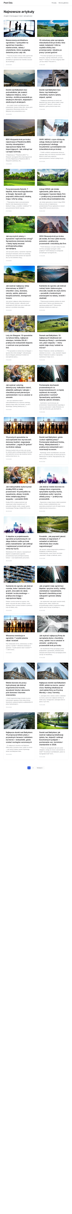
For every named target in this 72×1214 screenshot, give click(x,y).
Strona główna (63, 3)
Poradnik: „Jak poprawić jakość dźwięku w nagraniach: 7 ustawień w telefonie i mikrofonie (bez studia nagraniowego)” (52, 541)
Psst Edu (8, 2)
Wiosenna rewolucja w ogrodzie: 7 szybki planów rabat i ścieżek (17, 638)
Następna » (40, 768)
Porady (54, 3)
